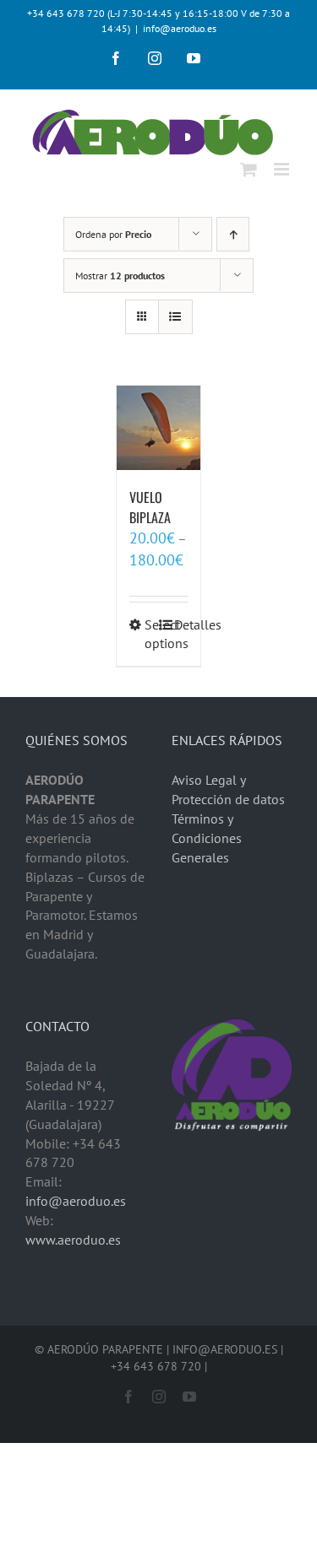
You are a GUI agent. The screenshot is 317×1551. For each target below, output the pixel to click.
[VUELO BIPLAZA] (159, 428)
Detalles (181, 624)
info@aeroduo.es (179, 28)
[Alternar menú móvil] (283, 169)
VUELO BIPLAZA (150, 507)
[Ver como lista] (175, 316)
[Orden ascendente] (232, 234)
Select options (151, 634)
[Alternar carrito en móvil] (248, 169)
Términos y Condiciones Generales (207, 838)
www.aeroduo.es (73, 1239)
